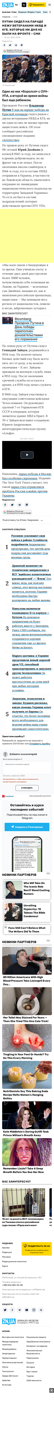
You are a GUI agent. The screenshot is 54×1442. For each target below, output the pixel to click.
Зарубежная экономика (38, 1341)
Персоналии (32, 1358)
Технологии (8, 1371)
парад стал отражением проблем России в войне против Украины (24, 491)
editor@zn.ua (8, 1297)
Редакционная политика (14, 1261)
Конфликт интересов (36, 1346)
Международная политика (10, 1343)
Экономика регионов (12, 1362)
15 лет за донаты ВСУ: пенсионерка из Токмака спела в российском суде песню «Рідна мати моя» (22, 1222)
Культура (6, 1385)
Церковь (6, 1380)
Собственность (33, 1380)
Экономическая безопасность (34, 1352)
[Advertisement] (27, 236)
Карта (5, 1266)
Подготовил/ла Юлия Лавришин (20, 520)
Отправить (27, 788)
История (30, 1367)
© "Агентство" (8, 85)
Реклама (6, 1257)
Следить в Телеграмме (29, 827)
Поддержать (38, 5)
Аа (24, 5)
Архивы (6, 1247)
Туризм (30, 1376)
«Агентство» (10, 140)
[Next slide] (49, 12)
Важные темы (9, 12)
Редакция (7, 1252)
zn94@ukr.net (38, 1289)
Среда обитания (10, 1376)
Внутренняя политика (13, 1337)
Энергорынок (8, 1353)
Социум (30, 1362)
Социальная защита (36, 1337)
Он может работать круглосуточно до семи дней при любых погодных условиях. (31, 673)
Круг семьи (31, 1371)
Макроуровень (9, 1349)
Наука (5, 1367)
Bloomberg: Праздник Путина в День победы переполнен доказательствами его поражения (29, 329)
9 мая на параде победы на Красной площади (25, 110)
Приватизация (9, 1358)
